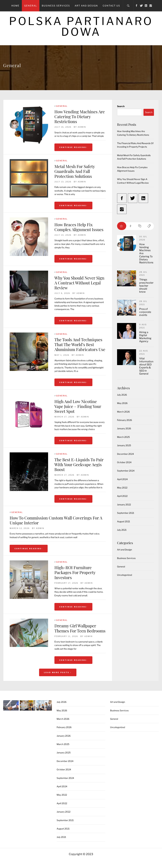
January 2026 (124, 428)
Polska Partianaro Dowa (81, 26)
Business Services (56, 5)
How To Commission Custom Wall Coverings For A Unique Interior (56, 520)
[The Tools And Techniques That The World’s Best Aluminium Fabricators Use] (29, 351)
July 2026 (122, 394)
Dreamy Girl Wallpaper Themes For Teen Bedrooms (80, 628)
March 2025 (123, 437)
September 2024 (125, 470)
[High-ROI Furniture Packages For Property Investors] (29, 579)
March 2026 (123, 411)
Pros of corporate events (145, 312)
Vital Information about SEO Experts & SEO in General (146, 366)
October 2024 (124, 462)
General (30, 5)
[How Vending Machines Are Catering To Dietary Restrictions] (29, 125)
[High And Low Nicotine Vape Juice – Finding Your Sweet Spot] (29, 413)
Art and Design (86, 5)
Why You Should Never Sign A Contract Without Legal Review (79, 282)
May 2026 (122, 403)
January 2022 (124, 504)
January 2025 (124, 445)
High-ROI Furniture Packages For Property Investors (74, 572)
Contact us (111, 5)
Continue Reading (72, 147)
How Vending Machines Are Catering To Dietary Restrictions (79, 116)
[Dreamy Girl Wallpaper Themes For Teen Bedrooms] (29, 633)
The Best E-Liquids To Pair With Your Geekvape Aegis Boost (78, 464)
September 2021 (125, 513)
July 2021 (122, 529)
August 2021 (123, 521)
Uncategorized (124, 575)
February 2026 (124, 420)
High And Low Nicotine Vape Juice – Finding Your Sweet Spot (77, 406)
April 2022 (122, 496)
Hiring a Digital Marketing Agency (145, 337)
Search (121, 106)
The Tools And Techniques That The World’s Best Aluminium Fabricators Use (79, 344)
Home (15, 5)
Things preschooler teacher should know (146, 285)
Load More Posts (57, 672)
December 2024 (125, 454)
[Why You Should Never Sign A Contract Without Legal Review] (29, 290)
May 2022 (122, 487)
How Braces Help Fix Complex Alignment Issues (78, 227)
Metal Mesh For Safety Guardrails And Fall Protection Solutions (74, 171)
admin (82, 127)
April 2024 (122, 479)
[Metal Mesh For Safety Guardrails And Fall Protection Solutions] (29, 178)
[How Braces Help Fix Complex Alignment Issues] (29, 236)
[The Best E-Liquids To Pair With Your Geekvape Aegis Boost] (29, 471)
